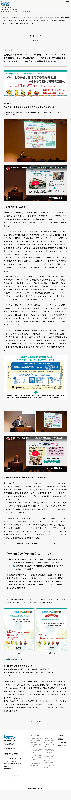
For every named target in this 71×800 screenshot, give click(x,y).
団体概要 (60, 736)
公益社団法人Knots (13, 659)
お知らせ (60, 739)
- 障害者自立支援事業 (36, 745)
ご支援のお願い (62, 742)
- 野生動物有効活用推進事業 (36, 764)
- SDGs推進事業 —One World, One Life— (36, 740)
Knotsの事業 (35, 736)
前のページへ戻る (35, 722)
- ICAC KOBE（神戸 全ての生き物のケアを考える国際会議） (49, 757)
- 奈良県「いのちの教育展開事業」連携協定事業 (49, 740)
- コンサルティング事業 (49, 766)
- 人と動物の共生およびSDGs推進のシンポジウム (49, 750)
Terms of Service (8, 781)
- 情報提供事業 (48, 763)
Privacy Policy (7, 779)
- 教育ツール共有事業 (49, 745)
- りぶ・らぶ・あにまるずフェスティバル (36, 750)
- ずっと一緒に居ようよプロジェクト (36, 759)
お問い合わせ (62, 745)
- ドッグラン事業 (36, 755)
